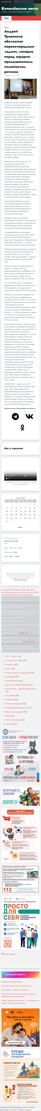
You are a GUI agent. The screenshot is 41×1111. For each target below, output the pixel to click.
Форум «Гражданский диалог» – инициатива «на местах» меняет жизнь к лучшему (20, 1001)
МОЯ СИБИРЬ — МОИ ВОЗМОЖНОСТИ (21, 689)
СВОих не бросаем (13, 720)
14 (25, 511)
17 (7, 515)
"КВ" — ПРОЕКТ (12, 656)
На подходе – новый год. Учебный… (15, 990)
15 (30, 511)
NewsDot (28, 1110)
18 (11, 515)
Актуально (10, 664)
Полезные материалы (14, 703)
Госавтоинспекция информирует (18, 672)
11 (11, 511)
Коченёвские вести (19, 8)
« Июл (19, 527)
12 (16, 511)
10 (7, 511)
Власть (6, 28)
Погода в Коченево (11, 541)
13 (21, 511)
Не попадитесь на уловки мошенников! (16, 986)
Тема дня (9, 724)
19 (16, 515)
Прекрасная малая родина (11, 981)
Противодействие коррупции (17, 707)
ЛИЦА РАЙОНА (12, 681)
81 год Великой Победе (15, 660)
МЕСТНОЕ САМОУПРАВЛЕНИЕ (18, 685)
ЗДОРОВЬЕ (10, 677)
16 (34, 511)
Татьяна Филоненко (20, 580)
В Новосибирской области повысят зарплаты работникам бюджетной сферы (18, 995)
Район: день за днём (14, 712)
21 (25, 515)
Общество (9, 699)
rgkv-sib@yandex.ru (23, 633)
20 (21, 515)
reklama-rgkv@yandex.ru (28, 641)
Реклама (9, 716)
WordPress (13, 1110)
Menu (6, 18)
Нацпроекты (10, 695)
